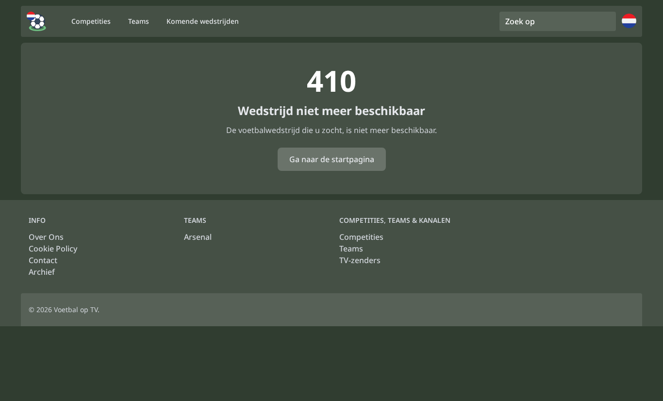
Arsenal (198, 237)
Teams (351, 248)
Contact (43, 260)
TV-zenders (360, 260)
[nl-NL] (36, 21)
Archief (42, 272)
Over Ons (46, 237)
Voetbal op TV (76, 309)
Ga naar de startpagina (331, 159)
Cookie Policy (53, 248)
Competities (361, 237)
